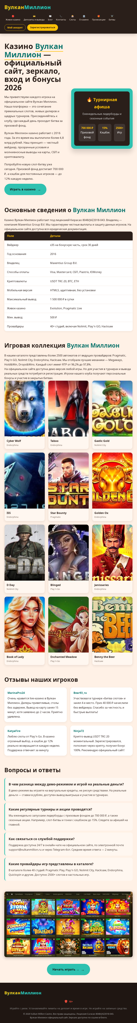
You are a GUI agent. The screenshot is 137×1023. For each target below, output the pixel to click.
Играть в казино (23, 189)
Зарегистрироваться (42, 27)
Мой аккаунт (15, 27)
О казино (84, 18)
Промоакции (98, 18)
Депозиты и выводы (34, 18)
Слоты (72, 18)
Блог (50, 18)
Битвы (112, 18)
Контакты (61, 18)
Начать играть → (65, 969)
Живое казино (13, 18)
